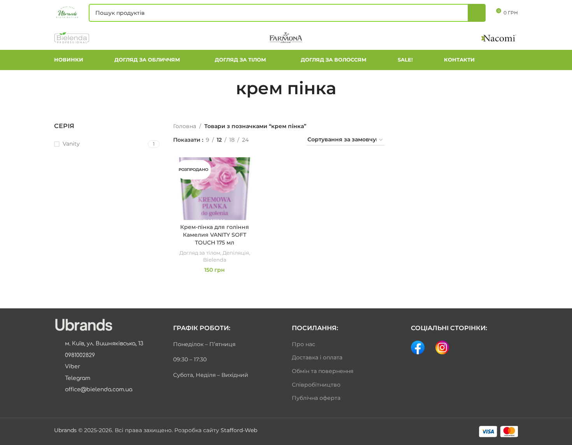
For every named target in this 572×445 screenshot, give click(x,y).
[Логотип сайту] (67, 12)
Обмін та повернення (322, 371)
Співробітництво (316, 384)
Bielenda (214, 260)
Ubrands (66, 430)
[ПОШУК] (477, 13)
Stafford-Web (239, 430)
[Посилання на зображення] (83, 324)
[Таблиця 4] (291, 140)
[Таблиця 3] (278, 140)
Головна (184, 126)
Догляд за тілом (199, 253)
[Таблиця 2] (266, 140)
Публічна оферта (316, 397)
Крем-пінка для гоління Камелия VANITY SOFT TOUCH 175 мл (214, 234)
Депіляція (236, 253)
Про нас (303, 344)
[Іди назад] (226, 88)
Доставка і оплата (317, 357)
